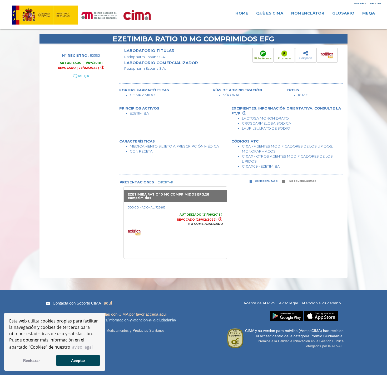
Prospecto (284, 58)
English (375, 3)
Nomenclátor (307, 13)
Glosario (343, 13)
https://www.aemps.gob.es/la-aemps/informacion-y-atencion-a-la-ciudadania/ (110, 320)
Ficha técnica (262, 58)
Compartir (305, 58)
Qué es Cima (269, 13)
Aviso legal (288, 303)
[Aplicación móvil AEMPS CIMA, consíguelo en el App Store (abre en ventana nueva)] (321, 316)
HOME (241, 13)
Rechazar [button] (31, 360)
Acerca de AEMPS (259, 303)
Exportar (165, 182)
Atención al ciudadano (321, 303)
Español (360, 3)
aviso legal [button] (82, 347)
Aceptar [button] (78, 360)
